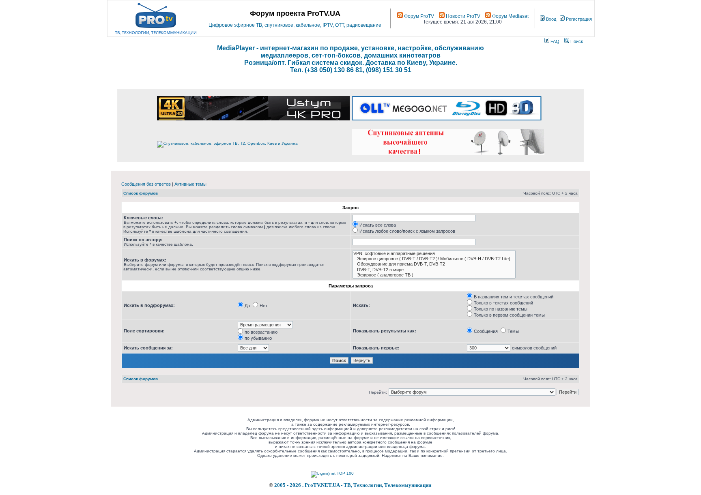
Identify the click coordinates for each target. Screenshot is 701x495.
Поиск (576, 41)
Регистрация (578, 19)
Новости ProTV (462, 16)
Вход (550, 19)
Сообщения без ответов (146, 184)
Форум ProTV (418, 16)
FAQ (554, 41)
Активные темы (190, 184)
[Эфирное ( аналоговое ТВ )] (434, 275)
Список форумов (140, 193)
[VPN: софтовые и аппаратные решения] (434, 253)
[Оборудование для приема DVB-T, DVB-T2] (434, 264)
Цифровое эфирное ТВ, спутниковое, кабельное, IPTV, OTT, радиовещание (295, 25)
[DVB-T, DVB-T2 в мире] (434, 269)
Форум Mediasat (510, 16)
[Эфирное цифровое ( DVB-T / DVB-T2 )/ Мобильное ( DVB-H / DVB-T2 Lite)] (434, 258)
